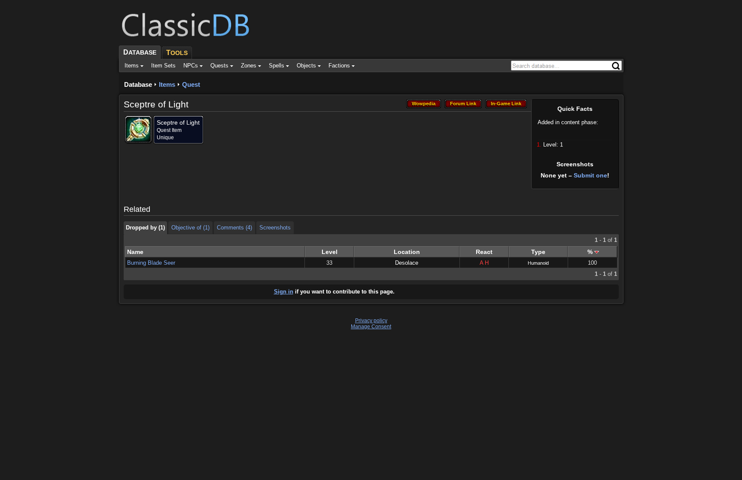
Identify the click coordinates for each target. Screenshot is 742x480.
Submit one (590, 175)
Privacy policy (371, 321)
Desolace (406, 263)
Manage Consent (371, 327)
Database (138, 84)
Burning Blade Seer (151, 263)
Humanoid (538, 263)
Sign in (283, 291)
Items (167, 84)
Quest (191, 84)
